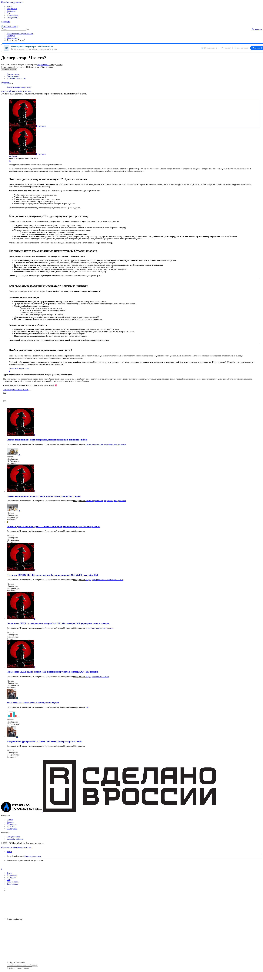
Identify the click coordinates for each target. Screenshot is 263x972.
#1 (10, 161)
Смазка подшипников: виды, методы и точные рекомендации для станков (44, 496)
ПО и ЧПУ (11, 826)
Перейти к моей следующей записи (22, 965)
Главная (10, 820)
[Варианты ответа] (11, 83)
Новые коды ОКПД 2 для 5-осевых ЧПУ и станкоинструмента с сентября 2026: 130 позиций (52, 671)
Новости (10, 822)
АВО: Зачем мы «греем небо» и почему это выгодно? (33, 702)
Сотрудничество (13, 837)
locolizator (13, 156)
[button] (5, 22)
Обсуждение (12, 829)
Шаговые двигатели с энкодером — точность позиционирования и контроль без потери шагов (53, 526)
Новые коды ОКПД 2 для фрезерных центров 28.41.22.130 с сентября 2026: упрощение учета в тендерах (58, 623)
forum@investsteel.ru (15, 839)
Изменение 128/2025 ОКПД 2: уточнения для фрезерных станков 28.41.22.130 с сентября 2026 (52, 575)
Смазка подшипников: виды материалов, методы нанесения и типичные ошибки (47, 439)
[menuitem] (13, 74)
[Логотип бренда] (9, 26)
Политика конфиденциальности (16, 847)
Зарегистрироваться (12, 389)
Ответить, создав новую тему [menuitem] (19, 87)
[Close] (30, 390)
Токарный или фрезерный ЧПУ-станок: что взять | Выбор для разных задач (44, 741)
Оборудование (55, 64)
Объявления (11, 824)
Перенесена (43, 64)
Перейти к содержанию (12, 2)
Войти (25, 389)
